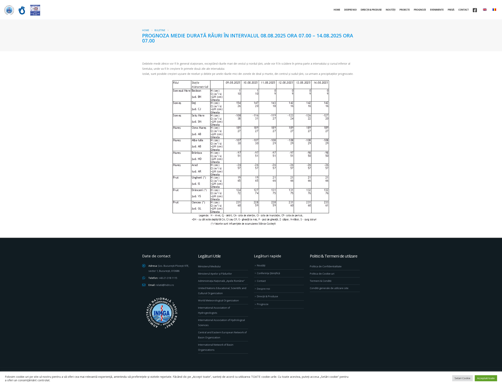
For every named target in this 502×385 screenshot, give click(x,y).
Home (337, 9)
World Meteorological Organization (218, 300)
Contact (463, 9)
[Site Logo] (21, 10)
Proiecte (404, 9)
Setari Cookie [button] (462, 378)
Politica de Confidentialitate (326, 266)
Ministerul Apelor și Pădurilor (215, 273)
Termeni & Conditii (320, 281)
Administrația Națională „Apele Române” (221, 281)
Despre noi (350, 9)
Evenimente (437, 9)
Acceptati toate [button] (486, 378)
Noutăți (390, 9)
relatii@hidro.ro (165, 285)
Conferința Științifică (268, 273)
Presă (451, 9)
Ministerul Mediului (209, 266)
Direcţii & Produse (371, 9)
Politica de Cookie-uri (322, 273)
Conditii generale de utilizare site (329, 288)
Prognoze (420, 9)
